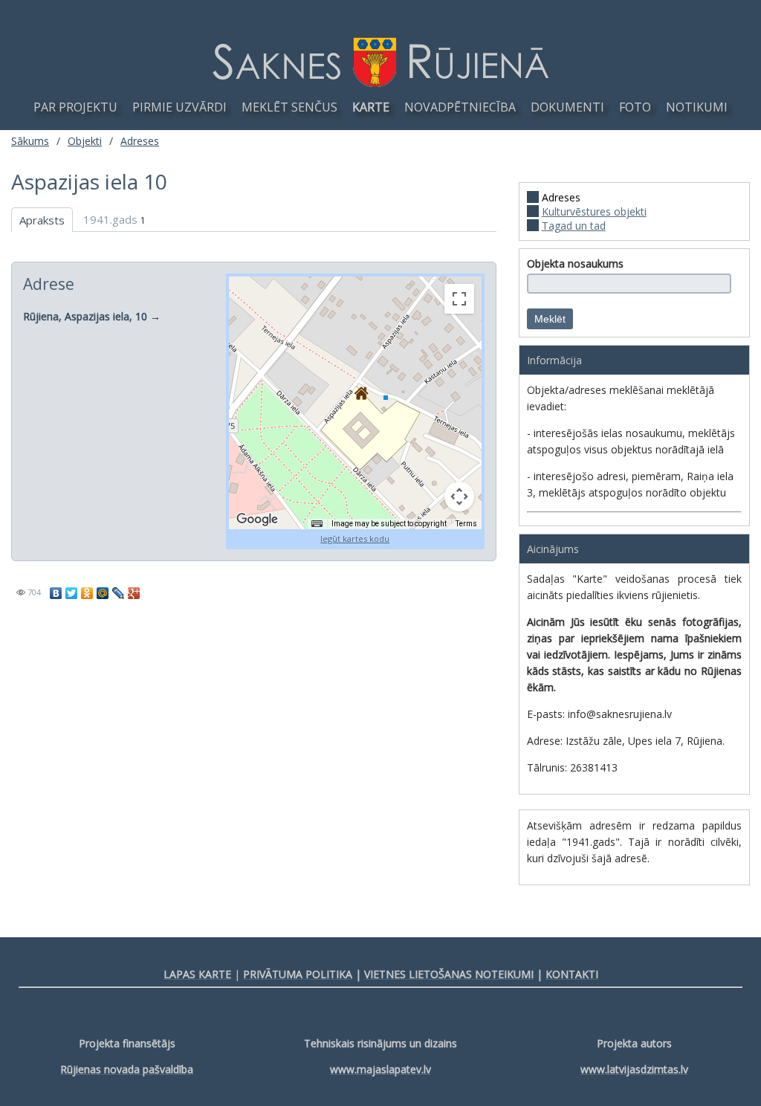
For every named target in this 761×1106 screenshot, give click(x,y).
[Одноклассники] (87, 593)
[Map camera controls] (459, 496)
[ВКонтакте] (56, 593)
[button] (361, 393)
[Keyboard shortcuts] (316, 524)
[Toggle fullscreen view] (459, 299)
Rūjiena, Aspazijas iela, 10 (86, 316)
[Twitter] (72, 593)
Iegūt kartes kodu (354, 538)
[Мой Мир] (103, 593)
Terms (466, 524)
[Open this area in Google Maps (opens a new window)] (257, 519)
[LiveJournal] (118, 593)
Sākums (30, 141)
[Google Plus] (134, 593)
